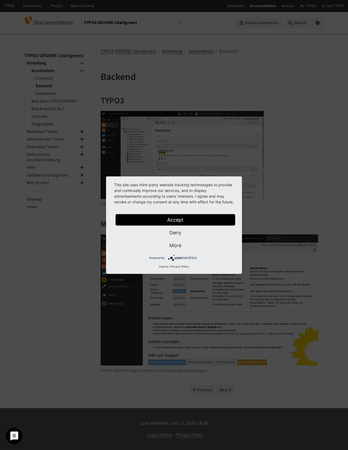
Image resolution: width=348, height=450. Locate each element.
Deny (175, 232)
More (175, 245)
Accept (175, 219)
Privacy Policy (180, 266)
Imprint (163, 266)
